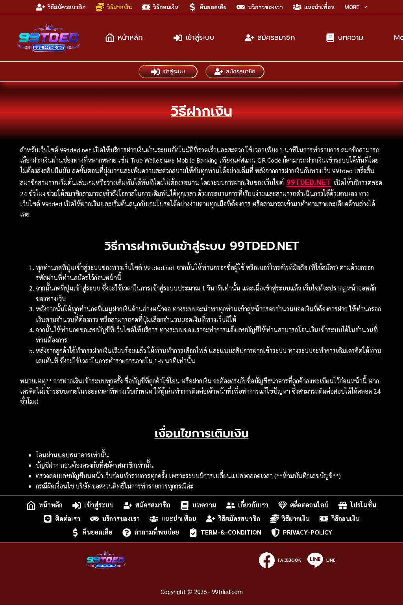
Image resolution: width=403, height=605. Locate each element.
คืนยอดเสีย (213, 6)
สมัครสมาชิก (276, 37)
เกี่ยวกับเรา (253, 505)
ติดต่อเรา (67, 518)
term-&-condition (231, 532)
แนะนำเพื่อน (319, 6)
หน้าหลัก (130, 37)
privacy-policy (307, 532)
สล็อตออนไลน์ (309, 505)
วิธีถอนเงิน (165, 6)
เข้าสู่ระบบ (200, 37)
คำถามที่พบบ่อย (156, 532)
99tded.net (309, 182)
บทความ (350, 37)
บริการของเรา (265, 6)
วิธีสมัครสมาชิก (67, 6)
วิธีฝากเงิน (119, 6)
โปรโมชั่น (363, 505)
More (351, 6)
